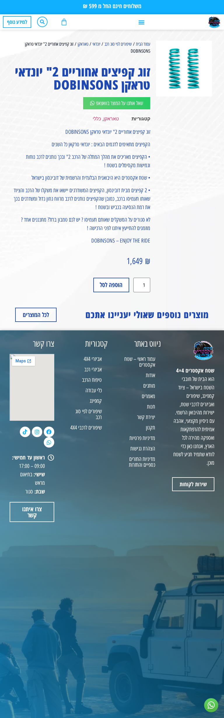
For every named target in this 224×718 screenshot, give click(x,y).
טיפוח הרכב (92, 380)
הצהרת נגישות (142, 448)
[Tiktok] (25, 432)
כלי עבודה (93, 390)
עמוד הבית (143, 44)
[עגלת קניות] (64, 22)
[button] (141, 22)
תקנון (150, 427)
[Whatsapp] (49, 442)
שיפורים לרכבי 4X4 (86, 427)
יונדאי (96, 44)
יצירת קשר (146, 417)
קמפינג (96, 401)
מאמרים (148, 396)
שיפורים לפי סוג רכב (118, 44)
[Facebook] (49, 432)
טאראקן (83, 44)
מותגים (149, 385)
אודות (150, 375)
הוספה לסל (111, 285)
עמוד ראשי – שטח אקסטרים (139, 362)
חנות (151, 406)
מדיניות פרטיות (142, 438)
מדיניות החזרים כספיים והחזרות (142, 462)
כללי (97, 119)
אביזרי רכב (93, 369)
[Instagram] (37, 432)
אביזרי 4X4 (93, 359)
